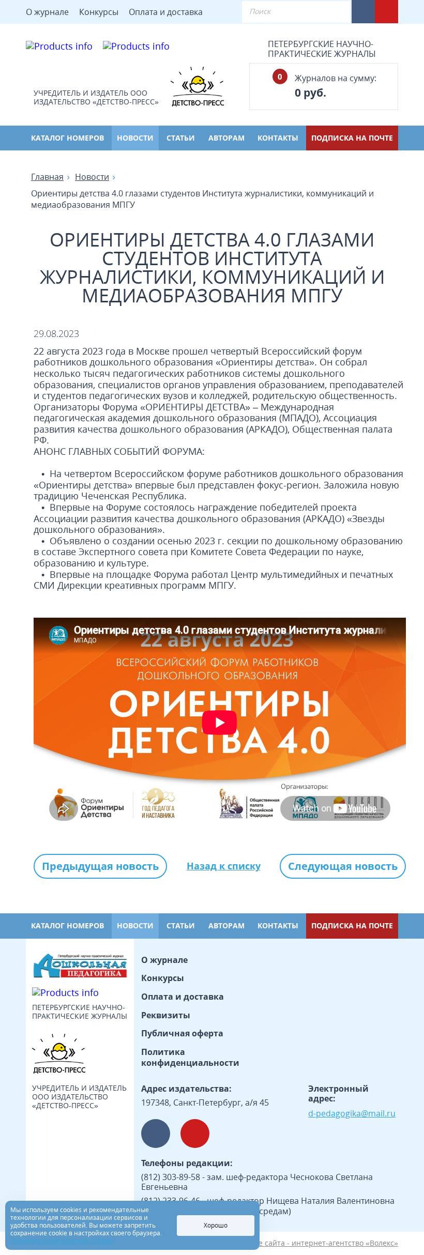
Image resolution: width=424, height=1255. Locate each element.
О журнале (47, 12)
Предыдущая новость (100, 866)
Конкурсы (98, 12)
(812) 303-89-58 (170, 1177)
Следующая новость (343, 866)
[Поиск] (333, 12)
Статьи (180, 138)
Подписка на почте (352, 138)
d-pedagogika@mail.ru (352, 1113)
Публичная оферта (182, 1033)
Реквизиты (165, 1015)
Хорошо (216, 1225)
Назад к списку (224, 866)
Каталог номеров (67, 138)
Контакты (278, 138)
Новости (135, 138)
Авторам (226, 138)
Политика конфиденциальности (190, 1057)
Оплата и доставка (166, 12)
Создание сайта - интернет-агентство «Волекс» (313, 1243)
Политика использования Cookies (62, 1240)
